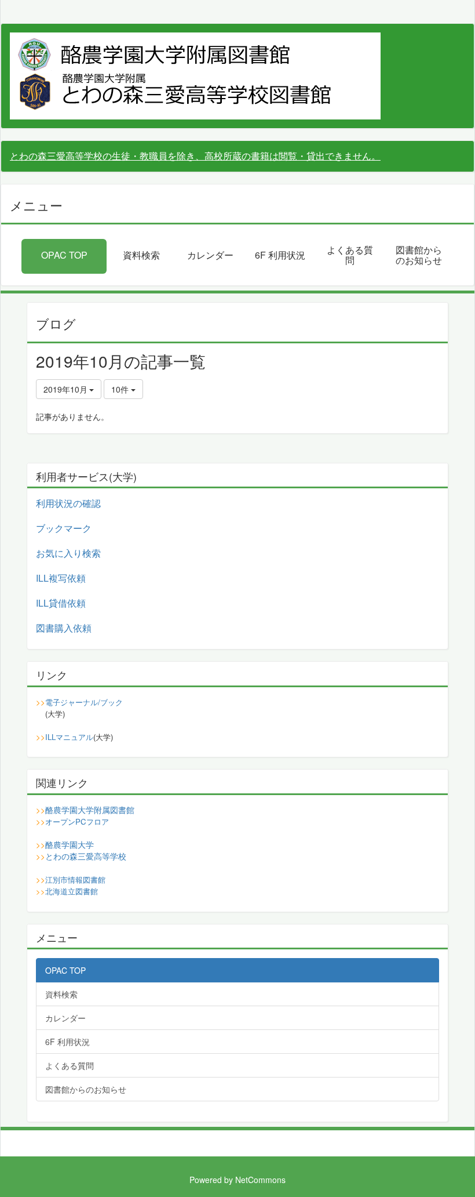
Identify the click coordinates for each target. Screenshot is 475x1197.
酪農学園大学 (69, 844)
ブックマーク (64, 528)
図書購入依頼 (64, 627)
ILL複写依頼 (61, 578)
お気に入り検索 (68, 553)
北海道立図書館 (71, 891)
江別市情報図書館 (75, 879)
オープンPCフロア (77, 821)
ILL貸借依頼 (61, 603)
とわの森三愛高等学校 (85, 856)
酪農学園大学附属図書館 (89, 809)
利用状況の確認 (68, 503)
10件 (121, 389)
